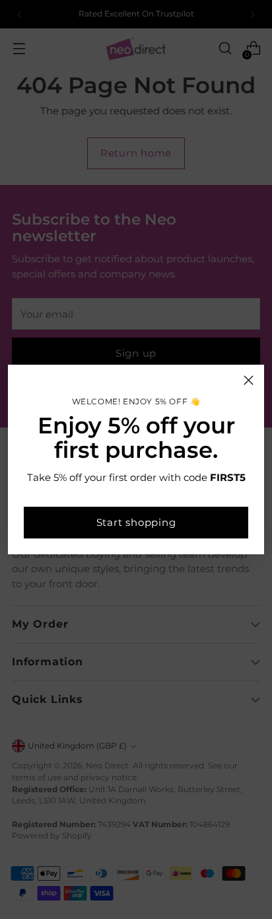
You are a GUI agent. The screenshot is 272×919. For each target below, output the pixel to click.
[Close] (248, 380)
